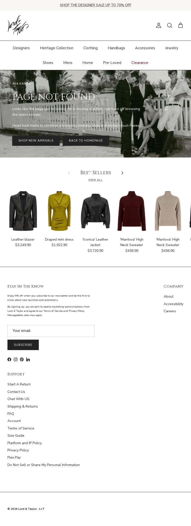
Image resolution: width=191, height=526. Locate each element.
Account (14, 421)
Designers (21, 48)
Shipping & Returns (22, 406)
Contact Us (16, 391)
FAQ (10, 413)
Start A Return (19, 384)
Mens (67, 62)
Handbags (116, 48)
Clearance (139, 62)
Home (87, 62)
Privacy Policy (18, 450)
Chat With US (18, 399)
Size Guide (15, 435)
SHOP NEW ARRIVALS (35, 141)
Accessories (145, 48)
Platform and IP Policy (24, 443)
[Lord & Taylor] (18, 25)
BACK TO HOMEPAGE (86, 141)
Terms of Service (20, 428)
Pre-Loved (112, 62)
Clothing (90, 48)
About (168, 296)
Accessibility (173, 304)
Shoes (48, 62)
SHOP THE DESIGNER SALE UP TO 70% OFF (95, 5)
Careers (170, 311)
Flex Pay (14, 457)
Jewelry (171, 48)
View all (95, 180)
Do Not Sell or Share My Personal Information (43, 465)
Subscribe (23, 345)
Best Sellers (95, 173)
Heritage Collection (56, 48)
